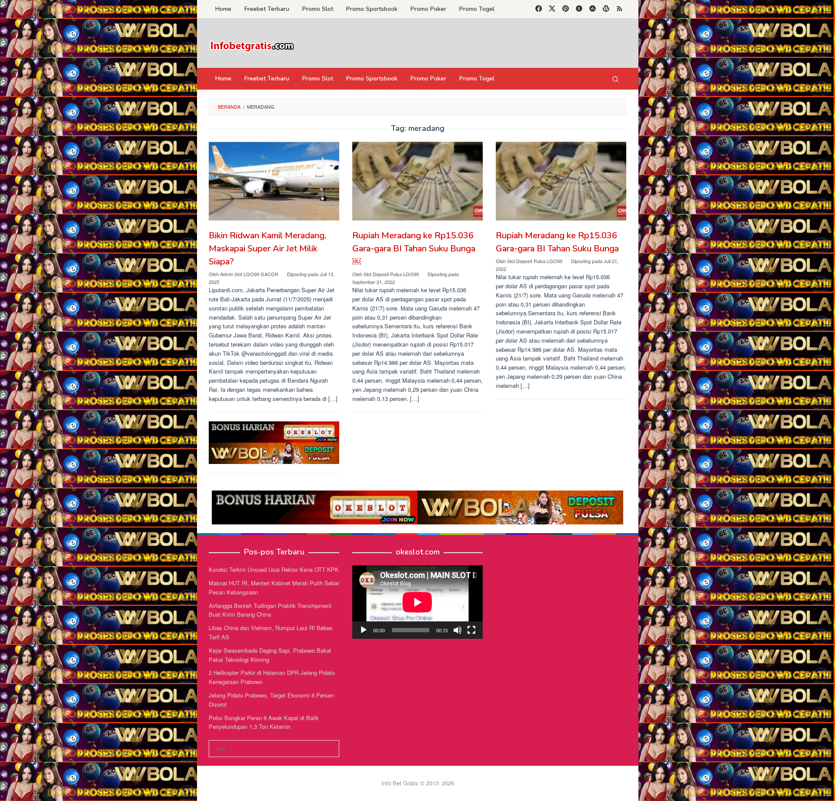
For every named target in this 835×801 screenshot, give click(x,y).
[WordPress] (606, 9)
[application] (417, 602)
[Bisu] (457, 630)
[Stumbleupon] (592, 9)
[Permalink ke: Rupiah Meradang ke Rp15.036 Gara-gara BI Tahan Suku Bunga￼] (417, 181)
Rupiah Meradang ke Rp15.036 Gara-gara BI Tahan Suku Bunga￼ (413, 248)
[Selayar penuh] (471, 630)
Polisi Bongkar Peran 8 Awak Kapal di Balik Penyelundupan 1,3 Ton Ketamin (264, 722)
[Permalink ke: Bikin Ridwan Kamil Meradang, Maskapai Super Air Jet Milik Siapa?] (274, 181)
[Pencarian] (615, 79)
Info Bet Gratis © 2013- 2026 (417, 783)
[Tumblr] (579, 9)
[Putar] (363, 630)
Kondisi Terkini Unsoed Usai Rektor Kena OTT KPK (274, 569)
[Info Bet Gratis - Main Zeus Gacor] (252, 45)
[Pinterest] (565, 9)
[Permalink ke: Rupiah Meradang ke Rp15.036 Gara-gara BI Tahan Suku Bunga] (561, 181)
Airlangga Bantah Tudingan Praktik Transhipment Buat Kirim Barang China (270, 610)
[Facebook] (538, 9)
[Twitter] (552, 9)
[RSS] (619, 9)
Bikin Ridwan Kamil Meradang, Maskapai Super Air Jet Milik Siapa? (267, 248)
